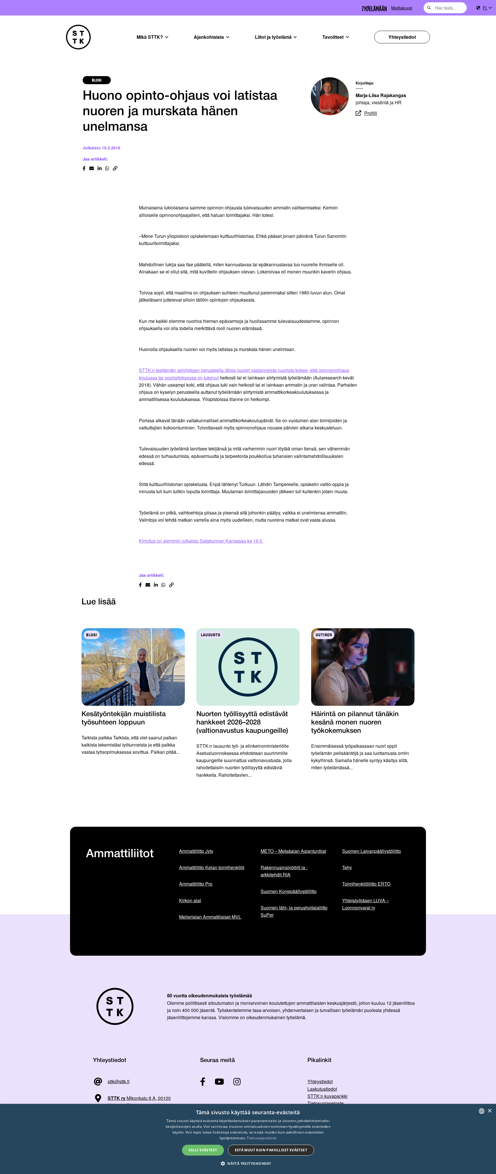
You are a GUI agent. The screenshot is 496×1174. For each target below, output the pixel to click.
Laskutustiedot (322, 1089)
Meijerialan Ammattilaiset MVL (210, 916)
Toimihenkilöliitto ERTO (366, 883)
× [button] (489, 1111)
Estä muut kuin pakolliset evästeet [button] (271, 1150)
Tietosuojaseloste (325, 1103)
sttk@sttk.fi (118, 1081)
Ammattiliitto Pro (195, 883)
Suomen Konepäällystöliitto (289, 891)
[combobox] (445, 7)
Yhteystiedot (402, 37)
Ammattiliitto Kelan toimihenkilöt (211, 867)
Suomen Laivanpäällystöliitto (371, 851)
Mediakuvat (401, 8)
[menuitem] (487, 8)
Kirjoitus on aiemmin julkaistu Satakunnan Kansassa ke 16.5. (201, 540)
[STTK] (78, 37)
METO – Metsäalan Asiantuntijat (293, 851)
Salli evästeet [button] (203, 1150)
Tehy (347, 867)
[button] (248, 1163)
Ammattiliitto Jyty (196, 851)
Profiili (370, 113)
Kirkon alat (190, 900)
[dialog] (248, 1139)
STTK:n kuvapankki (327, 1096)
